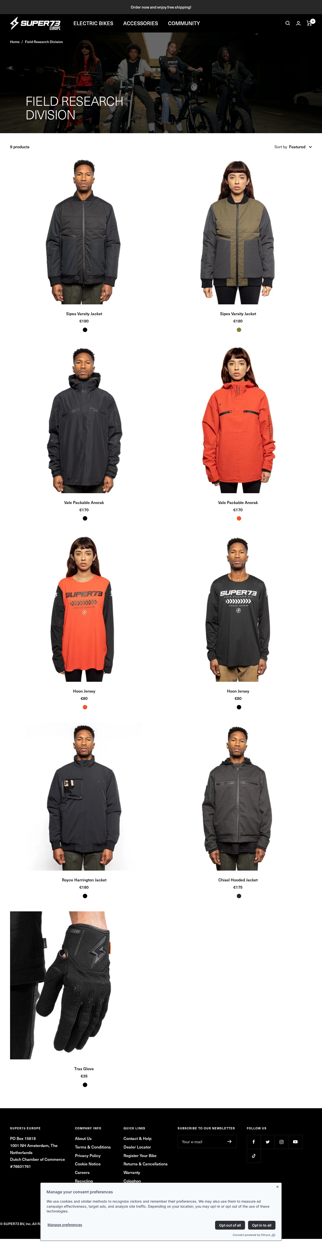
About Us (83, 1138)
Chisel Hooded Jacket (238, 879)
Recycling (84, 1181)
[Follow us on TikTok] (254, 1156)
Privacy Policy (88, 1155)
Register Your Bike (140, 1155)
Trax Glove (84, 1068)
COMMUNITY (184, 23)
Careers (82, 1172)
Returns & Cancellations (146, 1163)
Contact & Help (137, 1138)
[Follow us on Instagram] (281, 1142)
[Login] (298, 23)
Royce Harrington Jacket (84, 879)
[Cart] (309, 23)
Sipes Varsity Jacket (84, 313)
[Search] (288, 23)
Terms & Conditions (93, 1147)
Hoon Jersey (84, 691)
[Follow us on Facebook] (254, 1142)
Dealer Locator (137, 1147)
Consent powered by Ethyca (251, 1235)
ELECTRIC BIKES (93, 23)
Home (15, 41)
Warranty (132, 1172)
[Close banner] (278, 1186)
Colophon (132, 1181)
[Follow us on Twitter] (267, 1142)
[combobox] (300, 146)
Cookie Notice (88, 1163)
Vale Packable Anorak (84, 502)
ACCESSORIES (140, 23)
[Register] (229, 1141)
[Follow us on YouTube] (295, 1142)
